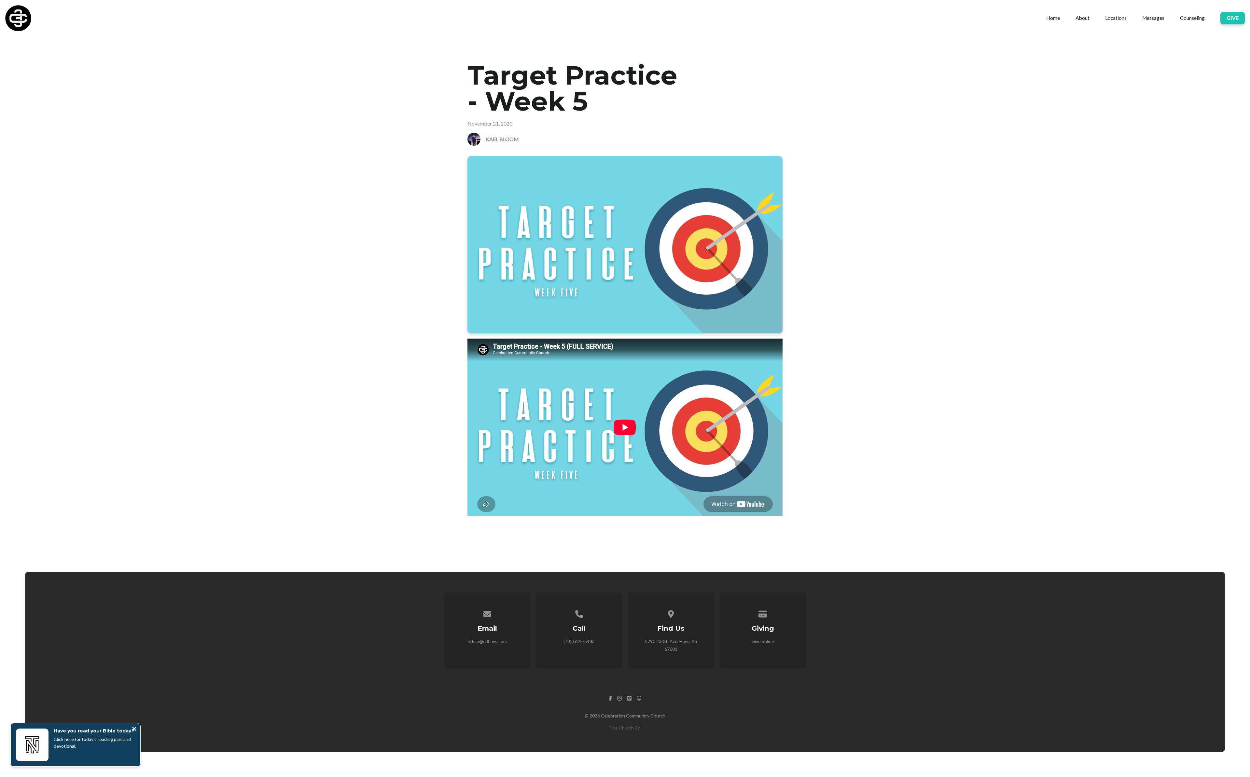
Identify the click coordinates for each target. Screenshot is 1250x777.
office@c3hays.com (487, 641)
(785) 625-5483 (579, 641)
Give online (762, 641)
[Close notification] (134, 729)
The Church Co (625, 727)
